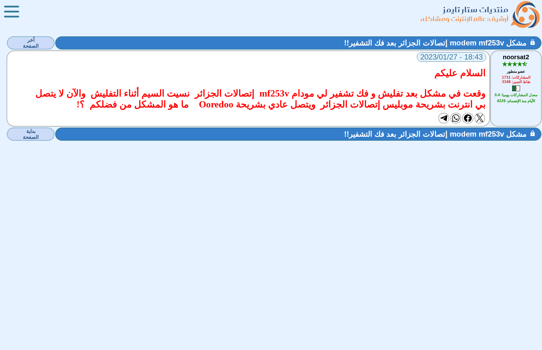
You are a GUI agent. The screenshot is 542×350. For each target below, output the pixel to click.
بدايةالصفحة (31, 134)
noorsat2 (516, 57)
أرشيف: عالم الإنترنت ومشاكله (464, 18)
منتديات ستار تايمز (475, 10)
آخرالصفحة (31, 43)
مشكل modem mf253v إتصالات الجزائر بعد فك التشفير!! (435, 43)
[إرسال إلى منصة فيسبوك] (467, 118)
